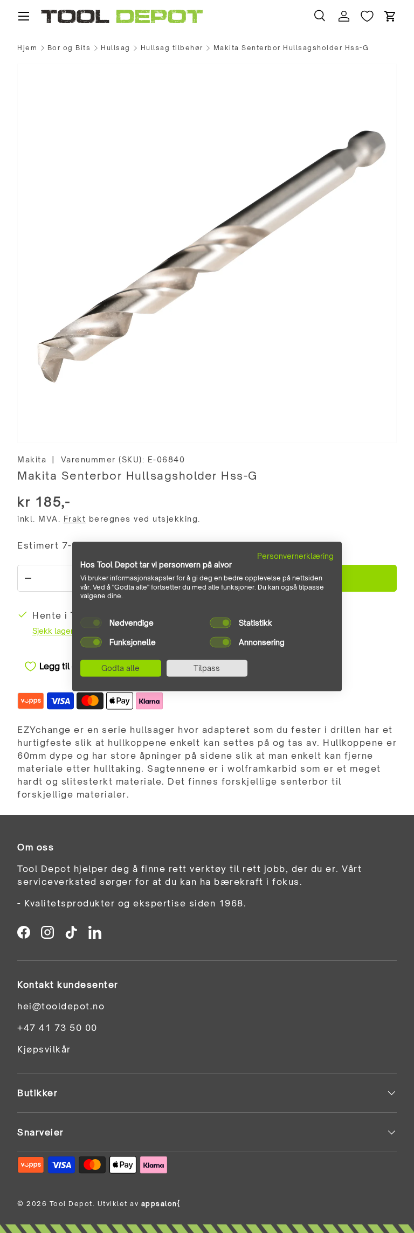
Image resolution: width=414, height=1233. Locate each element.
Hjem (27, 48)
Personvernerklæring (295, 555)
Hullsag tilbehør (172, 48)
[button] (390, 16)
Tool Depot (71, 1204)
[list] (207, 253)
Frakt (75, 518)
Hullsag (115, 48)
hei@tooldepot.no (61, 1006)
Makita (31, 459)
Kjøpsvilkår (44, 1049)
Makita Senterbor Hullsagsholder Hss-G (291, 48)
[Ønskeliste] (367, 16)
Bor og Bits (69, 48)
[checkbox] (91, 623)
